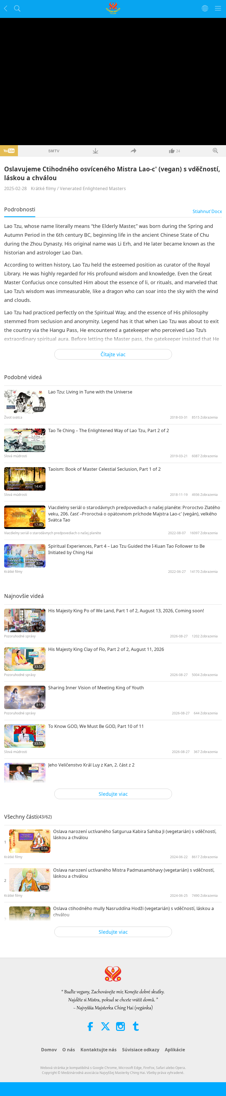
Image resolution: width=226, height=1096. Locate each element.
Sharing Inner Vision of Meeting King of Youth (96, 688)
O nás (68, 1050)
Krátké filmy (43, 188)
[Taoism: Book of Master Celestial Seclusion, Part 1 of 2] (24, 479)
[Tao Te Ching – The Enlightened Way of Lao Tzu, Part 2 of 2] (24, 440)
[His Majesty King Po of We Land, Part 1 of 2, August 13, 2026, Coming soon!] (24, 620)
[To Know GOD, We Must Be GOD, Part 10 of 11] (24, 736)
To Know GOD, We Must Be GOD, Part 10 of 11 (96, 726)
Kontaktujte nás (98, 1050)
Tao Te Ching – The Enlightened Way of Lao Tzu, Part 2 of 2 (108, 430)
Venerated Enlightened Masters (93, 188)
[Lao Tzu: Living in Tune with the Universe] (24, 401)
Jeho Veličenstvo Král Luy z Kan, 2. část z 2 (91, 765)
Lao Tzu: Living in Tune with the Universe (90, 392)
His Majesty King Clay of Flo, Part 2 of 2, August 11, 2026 (106, 649)
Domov (49, 1050)
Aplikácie (175, 1050)
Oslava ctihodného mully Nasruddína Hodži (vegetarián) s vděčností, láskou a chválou (133, 911)
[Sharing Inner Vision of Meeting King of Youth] (24, 697)
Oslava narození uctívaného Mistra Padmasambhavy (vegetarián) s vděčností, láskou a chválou (133, 873)
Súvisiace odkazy (140, 1050)
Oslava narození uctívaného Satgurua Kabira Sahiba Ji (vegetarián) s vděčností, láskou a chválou (134, 834)
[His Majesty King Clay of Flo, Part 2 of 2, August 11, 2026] (24, 659)
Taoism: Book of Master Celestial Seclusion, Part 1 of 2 (104, 469)
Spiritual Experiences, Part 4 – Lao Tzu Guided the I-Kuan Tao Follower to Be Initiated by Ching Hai (126, 549)
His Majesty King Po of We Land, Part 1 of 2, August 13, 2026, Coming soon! (126, 611)
